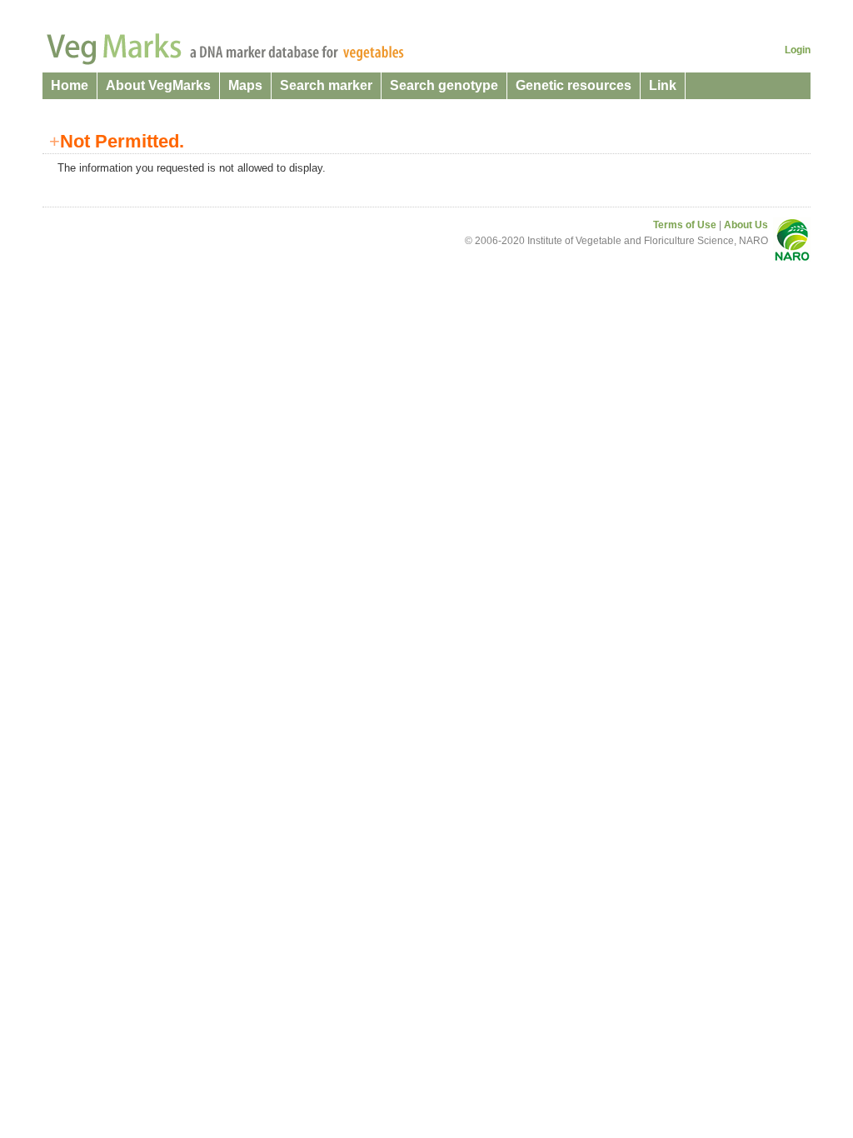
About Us (746, 225)
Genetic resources (573, 85)
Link (662, 85)
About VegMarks (158, 85)
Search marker (326, 85)
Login (798, 50)
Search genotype (444, 85)
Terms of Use (684, 225)
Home (69, 85)
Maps (245, 85)
